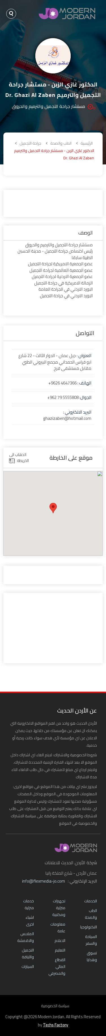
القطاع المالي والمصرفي (56, 966)
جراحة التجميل (30, 143)
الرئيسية (87, 143)
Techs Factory (55, 1025)
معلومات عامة (57, 927)
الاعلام (60, 940)
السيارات (27, 966)
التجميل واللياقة (28, 953)
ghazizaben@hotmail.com (67, 418)
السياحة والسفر (91, 940)
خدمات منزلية (28, 904)
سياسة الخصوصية (55, 1005)
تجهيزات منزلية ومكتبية (58, 907)
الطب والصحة (60, 143)
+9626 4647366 (62, 383)
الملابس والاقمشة (25, 937)
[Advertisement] (53, 202)
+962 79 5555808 (63, 397)
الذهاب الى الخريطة (19, 458)
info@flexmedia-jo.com (43, 881)
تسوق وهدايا (92, 956)
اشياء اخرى (29, 921)
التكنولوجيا (88, 927)
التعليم (60, 950)
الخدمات (90, 901)
